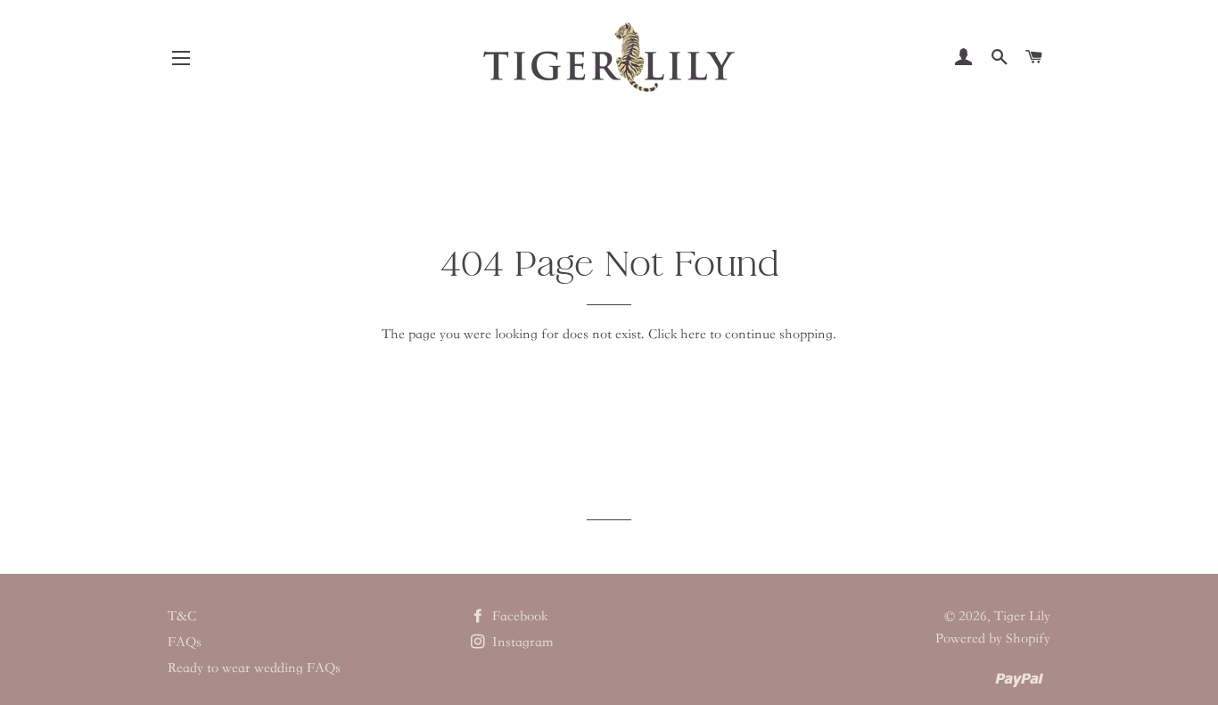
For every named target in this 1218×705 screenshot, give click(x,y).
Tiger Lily (1022, 616)
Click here (677, 334)
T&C (182, 616)
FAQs (185, 641)
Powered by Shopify (992, 638)
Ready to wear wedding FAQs (254, 667)
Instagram (521, 641)
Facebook (518, 616)
